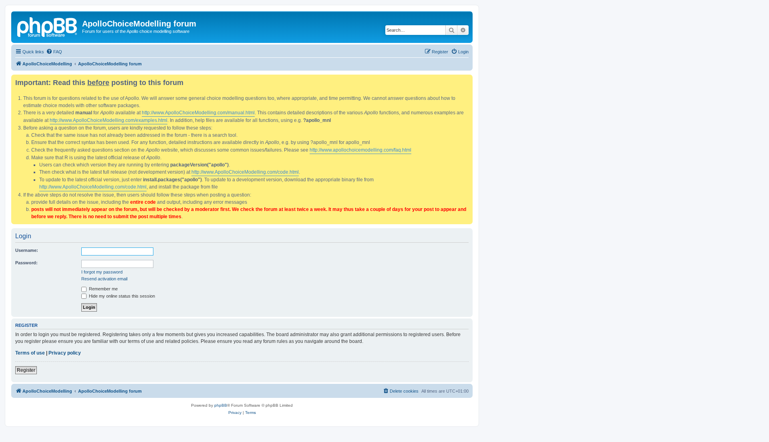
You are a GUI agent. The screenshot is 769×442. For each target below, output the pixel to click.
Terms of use (30, 353)
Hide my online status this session (121, 296)
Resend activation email (104, 278)
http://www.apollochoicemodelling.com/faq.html (360, 150)
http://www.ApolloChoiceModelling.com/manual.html (198, 113)
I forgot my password (102, 272)
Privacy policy (64, 353)
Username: (26, 250)
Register (26, 370)
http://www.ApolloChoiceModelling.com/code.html (245, 172)
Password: (26, 262)
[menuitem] (54, 52)
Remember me (103, 288)
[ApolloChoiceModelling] (47, 26)
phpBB (220, 405)
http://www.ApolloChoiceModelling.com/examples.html (108, 120)
